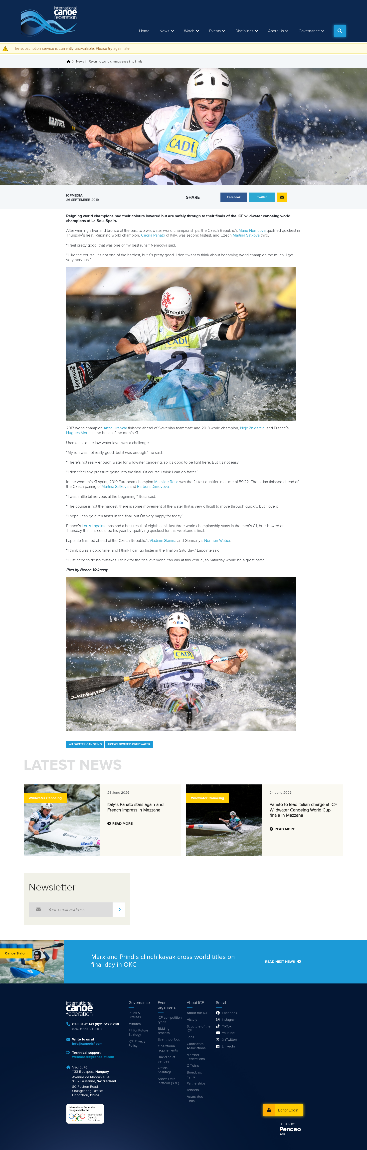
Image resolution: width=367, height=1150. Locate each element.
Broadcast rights (194, 1074)
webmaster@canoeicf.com (93, 1057)
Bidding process (164, 1031)
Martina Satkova (246, 235)
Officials (193, 1065)
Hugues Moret (78, 433)
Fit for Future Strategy (138, 1032)
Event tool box (169, 1039)
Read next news (280, 961)
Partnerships (196, 1083)
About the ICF (197, 1013)
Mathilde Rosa (166, 482)
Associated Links (195, 1099)
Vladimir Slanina (163, 541)
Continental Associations (196, 1046)
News (164, 31)
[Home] (50, 21)
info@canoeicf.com (87, 1043)
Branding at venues (166, 1059)
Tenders (193, 1090)
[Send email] (282, 197)
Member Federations (196, 1057)
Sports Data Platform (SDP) (168, 1081)
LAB (282, 1133)
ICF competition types (170, 1020)
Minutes (135, 1024)
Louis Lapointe (94, 526)
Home (144, 31)
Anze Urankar (115, 428)
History (192, 1019)
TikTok (226, 1026)
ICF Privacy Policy (137, 1043)
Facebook (229, 1013)
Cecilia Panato (153, 235)
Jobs (190, 1037)
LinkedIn (228, 1046)
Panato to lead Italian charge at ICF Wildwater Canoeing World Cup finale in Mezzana (303, 810)
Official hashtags (164, 1070)
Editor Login (288, 1110)
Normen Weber (217, 541)
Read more (122, 823)
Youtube (228, 1033)
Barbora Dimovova (153, 487)
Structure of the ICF (198, 1028)
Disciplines (244, 31)
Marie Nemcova (252, 231)
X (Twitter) (229, 1039)
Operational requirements (168, 1048)
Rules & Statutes (135, 1015)
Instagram (229, 1019)
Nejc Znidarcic (252, 428)
